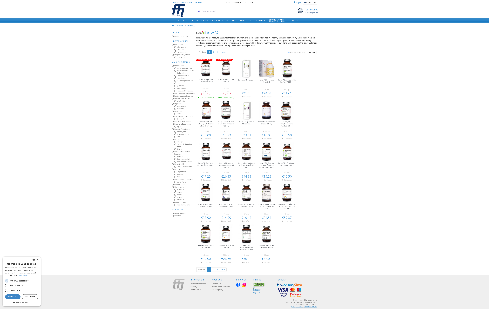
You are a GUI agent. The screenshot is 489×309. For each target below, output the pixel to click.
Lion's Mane (181, 182)
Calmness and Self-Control (184, 93)
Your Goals (177, 209)
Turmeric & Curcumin (185, 91)
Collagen (180, 142)
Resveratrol (181, 88)
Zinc (178, 177)
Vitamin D (180, 194)
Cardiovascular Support (183, 96)
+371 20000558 (246, 2)
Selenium (180, 174)
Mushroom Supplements (183, 179)
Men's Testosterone (184, 166)
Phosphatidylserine (184, 161)
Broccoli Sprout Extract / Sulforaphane (186, 71)
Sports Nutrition (180, 40)
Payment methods (198, 284)
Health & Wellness (181, 213)
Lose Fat (177, 216)
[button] (21, 302)
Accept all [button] (13, 297)
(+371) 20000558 (297, 307)
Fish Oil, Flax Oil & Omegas (184, 116)
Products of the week (182, 36)
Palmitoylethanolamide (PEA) (186, 145)
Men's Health (179, 164)
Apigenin (180, 156)
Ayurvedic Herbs (183, 134)
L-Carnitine (181, 57)
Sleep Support (179, 184)
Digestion (177, 103)
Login (298, 2)
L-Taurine (180, 49)
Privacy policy (217, 289)
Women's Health (180, 202)
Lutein (179, 114)
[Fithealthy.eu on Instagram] (244, 285)
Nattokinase (181, 106)
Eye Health (178, 111)
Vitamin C (180, 192)
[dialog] (22, 281)
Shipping (194, 286)
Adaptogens (181, 131)
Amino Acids (179, 44)
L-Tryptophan (182, 52)
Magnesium (181, 172)
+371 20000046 (232, 2)
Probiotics (180, 109)
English (311, 2)
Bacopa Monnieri (183, 159)
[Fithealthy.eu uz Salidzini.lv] (257, 290)
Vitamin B (180, 189)
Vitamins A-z (179, 187)
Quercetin (180, 86)
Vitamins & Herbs (181, 61)
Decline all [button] (30, 297)
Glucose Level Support (183, 121)
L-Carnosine (181, 47)
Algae (179, 126)
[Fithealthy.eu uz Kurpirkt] (258, 284)
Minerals (177, 169)
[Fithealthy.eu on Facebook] (238, 285)
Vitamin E (180, 197)
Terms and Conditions (221, 286)
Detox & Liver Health (182, 98)
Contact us (216, 284)
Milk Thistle (181, 101)
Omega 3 (180, 119)
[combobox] (244, 11)
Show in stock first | (298, 52)
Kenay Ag (190, 25)
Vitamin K (180, 200)
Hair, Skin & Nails (183, 205)
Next (224, 52)
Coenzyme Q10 (182, 75)
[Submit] (199, 11)
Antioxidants (179, 65)
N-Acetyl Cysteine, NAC (185, 80)
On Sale (176, 32)
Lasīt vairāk (23, 275)
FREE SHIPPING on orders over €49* (187, 2)
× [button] (37, 260)
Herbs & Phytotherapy (182, 129)
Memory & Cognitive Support (182, 152)
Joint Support (179, 139)
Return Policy (196, 289)
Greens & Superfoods (182, 124)
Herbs (179, 137)
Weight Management (182, 54)
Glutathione (181, 78)
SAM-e (179, 149)
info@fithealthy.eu (310, 307)
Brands (180, 25)
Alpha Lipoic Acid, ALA (185, 68)
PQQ (178, 83)
